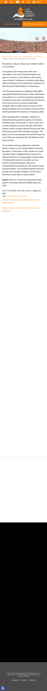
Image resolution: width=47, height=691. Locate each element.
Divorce (8, 346)
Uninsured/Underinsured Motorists (18, 445)
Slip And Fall (10, 424)
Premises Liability (12, 413)
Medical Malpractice (13, 381)
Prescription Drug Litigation (16, 416)
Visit (23, 2)
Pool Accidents (11, 407)
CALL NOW (33, 24)
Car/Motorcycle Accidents (34, 56)
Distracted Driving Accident (15, 343)
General (8, 369)
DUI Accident (10, 354)
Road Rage (9, 422)
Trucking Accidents (12, 442)
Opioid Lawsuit (11, 398)
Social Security (11, 427)
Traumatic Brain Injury (13, 439)
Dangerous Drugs (12, 337)
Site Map (32, 680)
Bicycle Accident (11, 317)
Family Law (9, 360)
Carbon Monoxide (12, 331)
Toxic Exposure (11, 436)
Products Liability (11, 419)
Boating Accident (11, 320)
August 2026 (10, 284)
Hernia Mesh (10, 372)
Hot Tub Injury (10, 375)
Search (28, 2)
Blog (25, 56)
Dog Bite (8, 349)
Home (6, 2)
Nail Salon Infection (12, 389)
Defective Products (12, 340)
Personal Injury (11, 404)
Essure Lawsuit (11, 357)
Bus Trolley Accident (13, 322)
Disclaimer (24, 680)
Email (17, 2)
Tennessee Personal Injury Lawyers (12, 56)
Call (11, 2)
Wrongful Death (11, 451)
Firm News (9, 366)
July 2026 (8, 287)
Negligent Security (12, 392)
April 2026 (9, 296)
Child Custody (10, 363)
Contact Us (15, 680)
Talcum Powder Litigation (15, 433)
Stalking (8, 430)
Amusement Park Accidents (16, 314)
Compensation (22, 196)
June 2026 (9, 290)
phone (15, 573)
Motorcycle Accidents (13, 387)
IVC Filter (8, 378)
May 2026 (9, 293)
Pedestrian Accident (13, 401)
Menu (39, 2)
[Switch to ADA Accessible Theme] (3, 688)
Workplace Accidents (13, 448)
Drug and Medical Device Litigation (19, 352)
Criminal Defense (12, 334)
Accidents (9, 311)
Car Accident (11, 196)
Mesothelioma (10, 384)
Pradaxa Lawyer (11, 410)
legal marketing (33, 674)
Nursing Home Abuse (13, 395)
